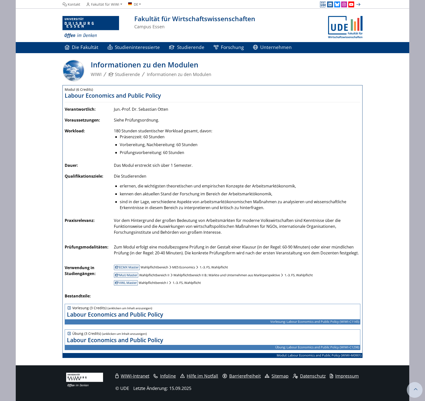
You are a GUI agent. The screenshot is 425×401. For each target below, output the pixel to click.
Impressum (347, 376)
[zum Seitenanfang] (415, 390)
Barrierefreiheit (245, 376)
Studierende (190, 47)
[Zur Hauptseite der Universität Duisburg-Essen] (90, 27)
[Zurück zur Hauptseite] (345, 27)
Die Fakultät (85, 47)
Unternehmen (276, 47)
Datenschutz (313, 376)
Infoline (168, 376)
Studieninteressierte (137, 47)
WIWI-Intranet (135, 376)
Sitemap (280, 376)
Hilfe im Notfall (202, 376)
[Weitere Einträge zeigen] (359, 4)
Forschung (232, 47)
